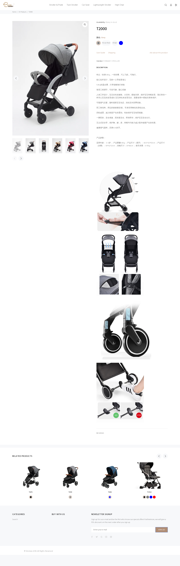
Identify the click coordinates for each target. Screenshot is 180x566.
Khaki (115, 42)
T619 (70, 492)
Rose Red (106, 42)
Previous (16, 78)
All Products (22, 12)
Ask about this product (159, 52)
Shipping (111, 52)
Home (14, 12)
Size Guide (100, 52)
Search (15, 519)
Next (84, 78)
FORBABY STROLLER (111, 61)
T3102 (149, 492)
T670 (31, 492)
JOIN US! (161, 529)
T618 (110, 492)
